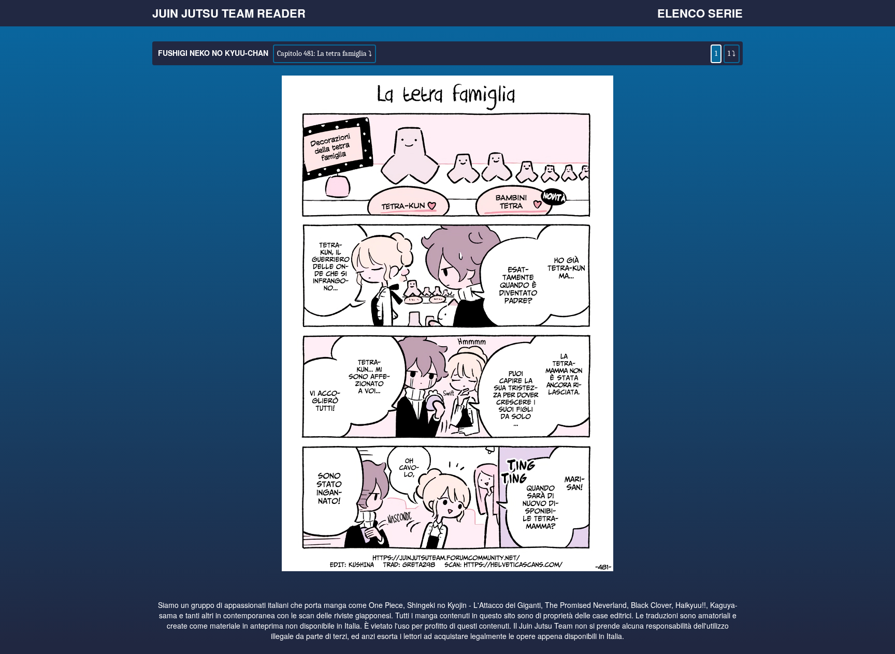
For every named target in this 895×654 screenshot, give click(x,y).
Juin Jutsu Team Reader (229, 13)
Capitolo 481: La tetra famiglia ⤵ (324, 53)
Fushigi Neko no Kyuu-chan (213, 53)
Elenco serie (700, 13)
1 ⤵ (731, 53)
